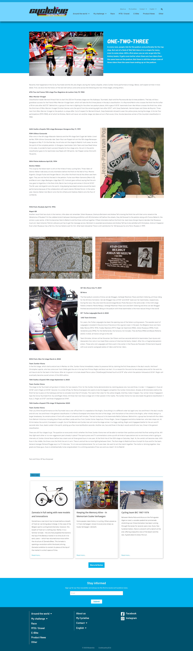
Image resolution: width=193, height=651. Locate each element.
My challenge (98, 13)
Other (161, 13)
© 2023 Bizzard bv (88, 648)
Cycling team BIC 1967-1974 (135, 512)
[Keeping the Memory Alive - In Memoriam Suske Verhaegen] (96, 495)
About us (123, 9)
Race (112, 13)
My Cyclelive (133, 9)
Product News (149, 13)
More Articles (96, 565)
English (152, 9)
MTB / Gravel (124, 13)
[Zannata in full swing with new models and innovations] (51, 495)
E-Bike (136, 13)
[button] (161, 9)
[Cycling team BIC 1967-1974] (141, 495)
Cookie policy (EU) (105, 648)
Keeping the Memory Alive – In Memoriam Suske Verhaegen (92, 514)
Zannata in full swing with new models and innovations (51, 514)
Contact (142, 9)
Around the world (80, 13)
